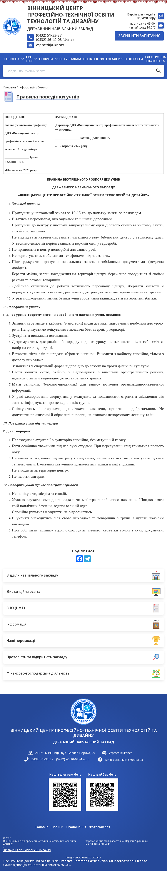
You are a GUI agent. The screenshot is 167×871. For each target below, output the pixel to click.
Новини (57, 827)
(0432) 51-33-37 (49, 35)
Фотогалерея (99, 827)
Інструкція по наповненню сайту (27, 850)
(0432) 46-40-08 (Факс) (55, 39)
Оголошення (76, 827)
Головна (9, 87)
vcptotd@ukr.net (50, 44)
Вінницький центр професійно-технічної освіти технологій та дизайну (70, 14)
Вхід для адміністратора (83, 857)
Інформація (27, 87)
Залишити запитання (139, 35)
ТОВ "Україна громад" (97, 843)
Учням (43, 87)
